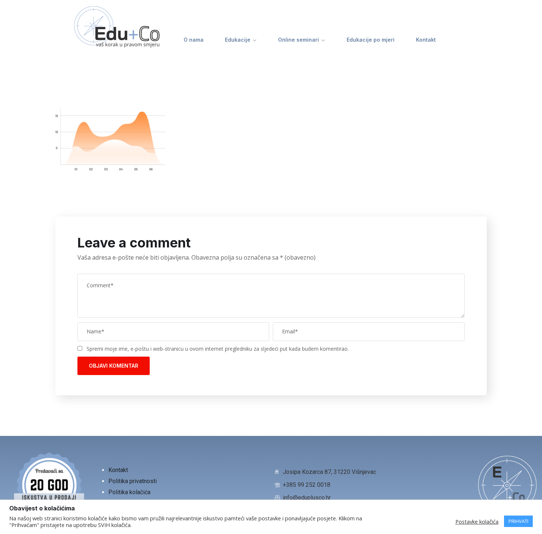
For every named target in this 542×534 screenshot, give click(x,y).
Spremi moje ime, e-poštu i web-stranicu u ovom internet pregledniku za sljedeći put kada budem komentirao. (218, 348)
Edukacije (237, 40)
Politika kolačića (129, 492)
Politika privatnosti (133, 481)
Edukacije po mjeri (371, 40)
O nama (194, 40)
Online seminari (298, 40)
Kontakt (426, 40)
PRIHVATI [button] (518, 521)
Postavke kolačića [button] (476, 521)
